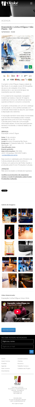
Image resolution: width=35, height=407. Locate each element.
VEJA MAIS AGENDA (8, 330)
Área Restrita (5, 371)
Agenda (3, 366)
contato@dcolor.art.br (10, 155)
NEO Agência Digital (17, 403)
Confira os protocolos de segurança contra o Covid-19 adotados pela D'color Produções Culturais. (16, 177)
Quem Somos (5, 361)
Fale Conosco (5, 368)
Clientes (20, 361)
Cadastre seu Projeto (24, 368)
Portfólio (4, 363)
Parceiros (20, 363)
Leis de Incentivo (23, 358)
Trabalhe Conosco (23, 366)
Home (3, 358)
